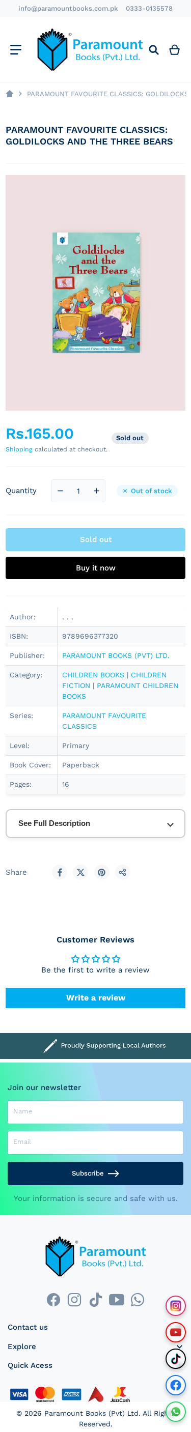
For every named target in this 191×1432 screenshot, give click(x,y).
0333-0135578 (149, 8)
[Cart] (174, 50)
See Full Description (54, 823)
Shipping (19, 449)
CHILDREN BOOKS (93, 675)
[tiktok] (95, 1300)
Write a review (95, 998)
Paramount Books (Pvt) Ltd (91, 1413)
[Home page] (9, 94)
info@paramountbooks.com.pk (68, 8)
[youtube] (116, 1300)
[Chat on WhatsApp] (176, 1411)
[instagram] (74, 1300)
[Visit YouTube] (176, 1332)
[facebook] (53, 1300)
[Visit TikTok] (176, 1359)
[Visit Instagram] (176, 1306)
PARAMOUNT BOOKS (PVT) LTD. (116, 655)
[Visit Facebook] (176, 1385)
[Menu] (15, 50)
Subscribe (88, 1173)
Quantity (21, 490)
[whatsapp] (137, 1300)
